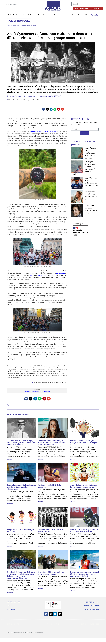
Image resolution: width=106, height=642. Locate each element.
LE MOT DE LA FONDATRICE (90, 606)
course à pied (42, 275)
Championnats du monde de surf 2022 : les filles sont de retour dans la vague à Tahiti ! (84, 574)
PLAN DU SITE (11, 609)
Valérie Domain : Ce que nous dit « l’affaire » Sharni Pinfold (84, 531)
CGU (8, 605)
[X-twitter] (60, 614)
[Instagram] (51, 614)
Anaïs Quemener (32, 25)
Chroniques (16, 25)
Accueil (9, 25)
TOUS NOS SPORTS (13, 624)
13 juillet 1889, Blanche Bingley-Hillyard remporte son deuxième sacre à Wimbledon (21, 443)
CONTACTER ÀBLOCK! (91, 602)
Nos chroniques (18, 20)
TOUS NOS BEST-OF (53, 624)
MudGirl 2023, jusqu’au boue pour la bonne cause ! (51, 573)
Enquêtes (54, 15)
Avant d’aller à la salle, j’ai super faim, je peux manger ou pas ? (83, 486)
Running (23, 25)
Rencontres (42, 15)
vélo (31, 275)
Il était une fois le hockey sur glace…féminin (50, 531)
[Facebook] (46, 614)
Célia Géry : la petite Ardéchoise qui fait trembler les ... (91, 183)
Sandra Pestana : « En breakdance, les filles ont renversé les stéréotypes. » (21, 487)
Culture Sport (12, 15)
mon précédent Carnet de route (43, 131)
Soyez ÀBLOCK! (80, 119)
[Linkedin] (55, 614)
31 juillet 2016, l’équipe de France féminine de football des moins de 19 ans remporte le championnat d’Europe (21, 575)
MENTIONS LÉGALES (13, 602)
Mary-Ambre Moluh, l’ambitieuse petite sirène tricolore (90, 153)
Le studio (94, 15)
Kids (86, 15)
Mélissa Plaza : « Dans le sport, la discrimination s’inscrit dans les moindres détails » (52, 443)
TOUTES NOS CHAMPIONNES (90, 624)
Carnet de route (14, 405)
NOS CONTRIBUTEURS (92, 609)
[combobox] (17, 4)
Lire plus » (10, 459)
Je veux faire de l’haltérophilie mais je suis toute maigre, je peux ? (84, 443)
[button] (43, 109)
